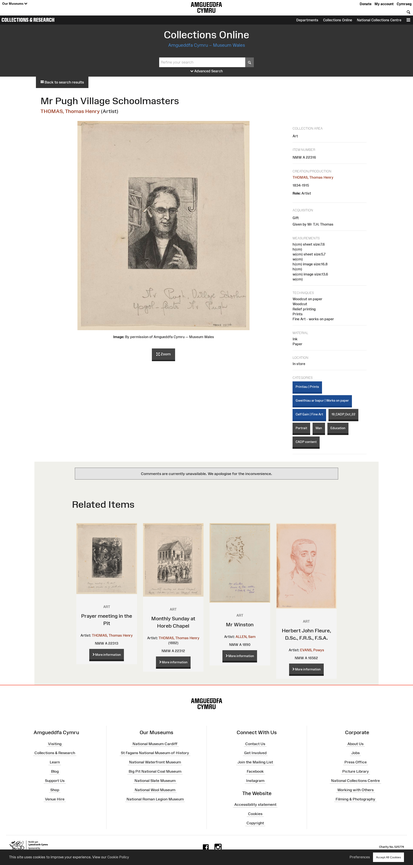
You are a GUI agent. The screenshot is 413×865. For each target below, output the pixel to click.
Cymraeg (404, 4)
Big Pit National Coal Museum (155, 771)
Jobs (355, 753)
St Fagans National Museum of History (155, 753)
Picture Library (355, 771)
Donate (365, 4)
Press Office (355, 762)
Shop (54, 790)
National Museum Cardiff (155, 743)
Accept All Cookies (388, 857)
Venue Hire (55, 799)
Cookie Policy (118, 857)
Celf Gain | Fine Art (309, 414)
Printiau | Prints (307, 386)
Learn (55, 762)
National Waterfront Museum (155, 762)
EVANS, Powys (312, 650)
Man (319, 428)
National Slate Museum (155, 780)
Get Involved (255, 753)
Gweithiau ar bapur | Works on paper (322, 400)
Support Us (55, 780)
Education (337, 428)
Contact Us (255, 743)
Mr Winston (240, 624)
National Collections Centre (379, 20)
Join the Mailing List (255, 762)
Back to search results (64, 82)
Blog (55, 771)
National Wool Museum (155, 790)
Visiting (55, 743)
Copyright (255, 823)
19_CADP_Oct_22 (343, 414)
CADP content (306, 442)
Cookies (255, 814)
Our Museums (13, 3)
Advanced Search (208, 71)
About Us (355, 743)
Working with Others (355, 790)
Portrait (301, 428)
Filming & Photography (355, 799)
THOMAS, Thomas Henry (70, 111)
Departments (307, 20)
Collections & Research (28, 20)
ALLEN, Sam (246, 637)
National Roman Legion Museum (155, 799)
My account (384, 4)
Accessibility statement (255, 804)
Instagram (255, 780)
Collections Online (337, 20)
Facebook (255, 771)
